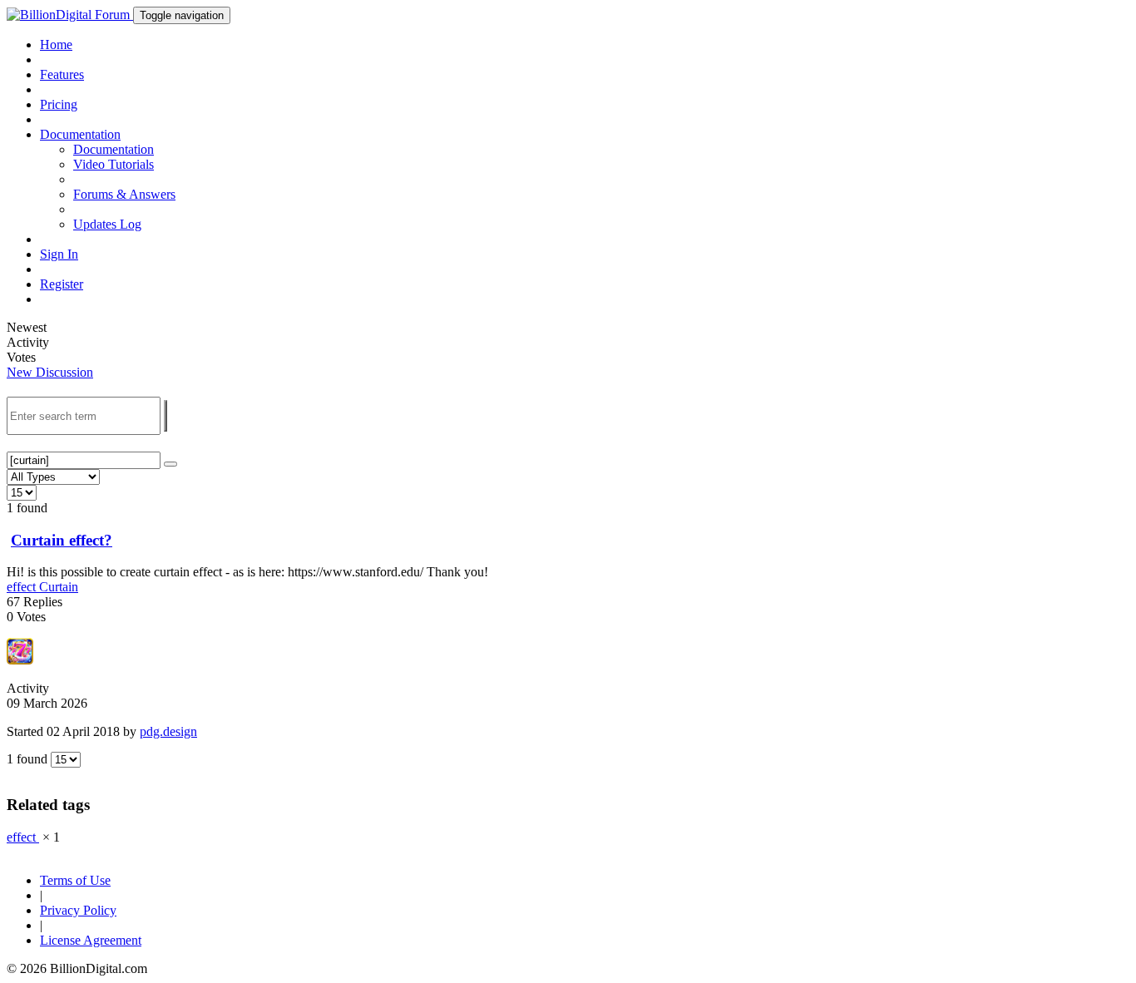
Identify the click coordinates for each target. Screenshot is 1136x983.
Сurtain (58, 587)
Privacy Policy (78, 910)
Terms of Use (75, 880)
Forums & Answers (124, 194)
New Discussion (50, 372)
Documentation (113, 149)
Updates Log (107, 224)
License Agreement (90, 940)
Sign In (59, 254)
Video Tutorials (113, 164)
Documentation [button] (80, 134)
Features (62, 74)
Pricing (58, 104)
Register (61, 284)
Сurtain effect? (61, 540)
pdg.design (168, 731)
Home (56, 44)
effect (23, 587)
